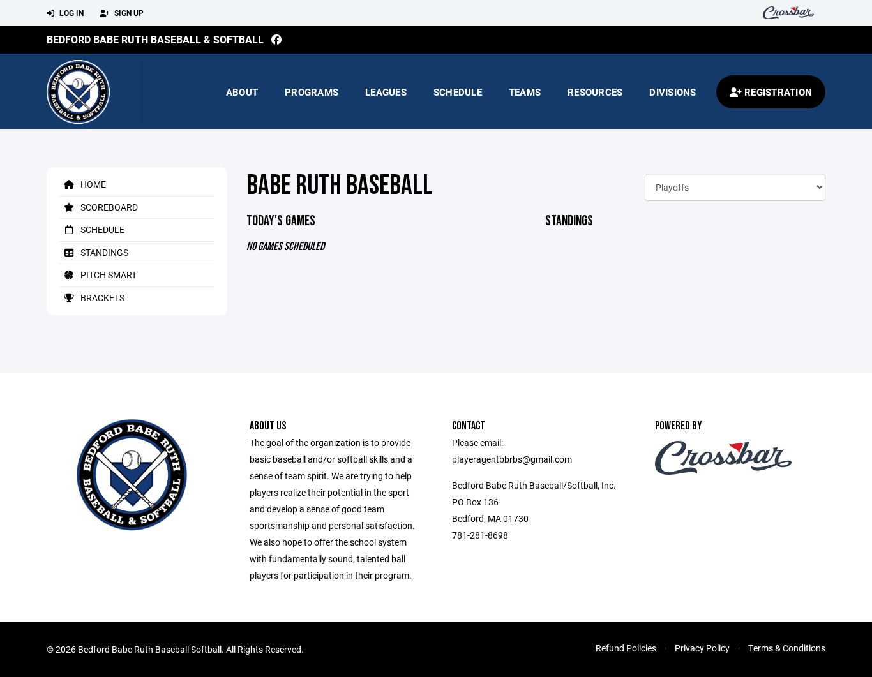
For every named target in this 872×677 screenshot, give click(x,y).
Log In (70, 13)
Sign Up (128, 13)
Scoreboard (108, 207)
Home (92, 184)
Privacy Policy (702, 648)
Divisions (672, 92)
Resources (595, 92)
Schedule (457, 92)
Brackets (101, 298)
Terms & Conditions (786, 648)
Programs (311, 92)
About (242, 92)
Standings (103, 252)
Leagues (386, 92)
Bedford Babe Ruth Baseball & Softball (155, 39)
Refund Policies (626, 648)
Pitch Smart (108, 275)
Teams (525, 92)
